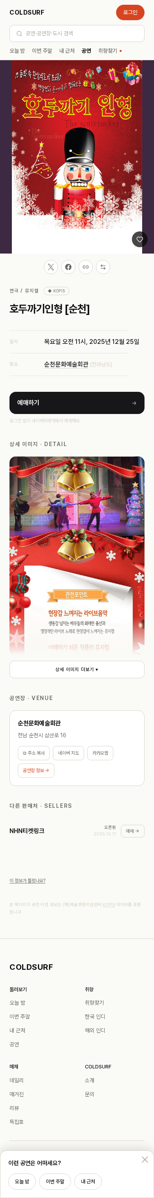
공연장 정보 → (36, 770)
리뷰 (14, 1108)
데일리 (16, 1080)
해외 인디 (95, 1030)
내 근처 (67, 51)
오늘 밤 (17, 51)
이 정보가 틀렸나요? (27, 880)
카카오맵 (100, 753)
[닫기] (145, 1159)
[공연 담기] (140, 239)
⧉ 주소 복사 (34, 753)
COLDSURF (26, 12)
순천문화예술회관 (66, 364)
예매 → (132, 831)
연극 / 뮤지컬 (24, 291)
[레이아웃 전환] (103, 267)
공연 (86, 51)
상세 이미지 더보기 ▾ (76, 669)
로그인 (130, 12)
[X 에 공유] (51, 267)
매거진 (16, 1094)
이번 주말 (42, 51)
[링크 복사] (86, 267)
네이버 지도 (68, 753)
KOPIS (109, 904)
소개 (89, 1080)
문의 (89, 1094)
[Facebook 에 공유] (68, 267)
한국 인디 (95, 1016)
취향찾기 (107, 51)
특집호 (16, 1122)
